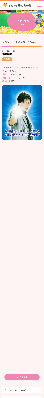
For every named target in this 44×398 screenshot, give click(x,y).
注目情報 (7, 59)
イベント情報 (22, 377)
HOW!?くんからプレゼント (18, 390)
